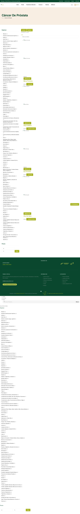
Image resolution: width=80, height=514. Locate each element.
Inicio (18, 4)
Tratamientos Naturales (30, 4)
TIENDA (72, 1)
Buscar (77, 301)
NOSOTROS (61, 1)
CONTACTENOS (67, 1)
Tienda (22, 4)
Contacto (40, 4)
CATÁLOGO (77, 1)
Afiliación (53, 4)
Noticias (47, 4)
